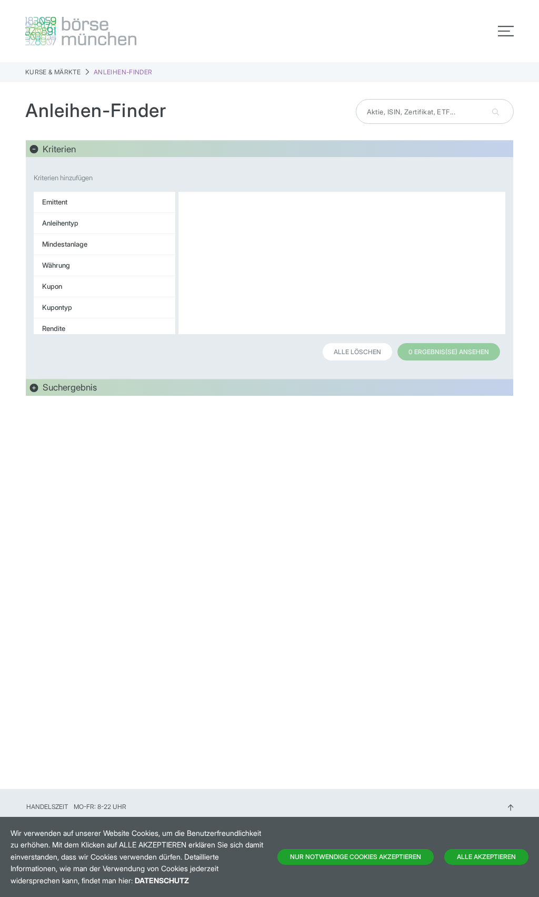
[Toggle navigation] (506, 31)
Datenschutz (162, 880)
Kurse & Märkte (53, 72)
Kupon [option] (52, 286)
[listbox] (104, 263)
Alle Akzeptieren (486, 857)
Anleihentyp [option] (60, 223)
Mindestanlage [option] (64, 244)
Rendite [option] (53, 328)
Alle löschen (357, 352)
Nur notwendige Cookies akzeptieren (355, 857)
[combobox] (435, 111)
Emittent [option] (54, 202)
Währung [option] (56, 265)
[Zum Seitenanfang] (510, 807)
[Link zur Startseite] (144, 31)
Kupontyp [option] (57, 307)
